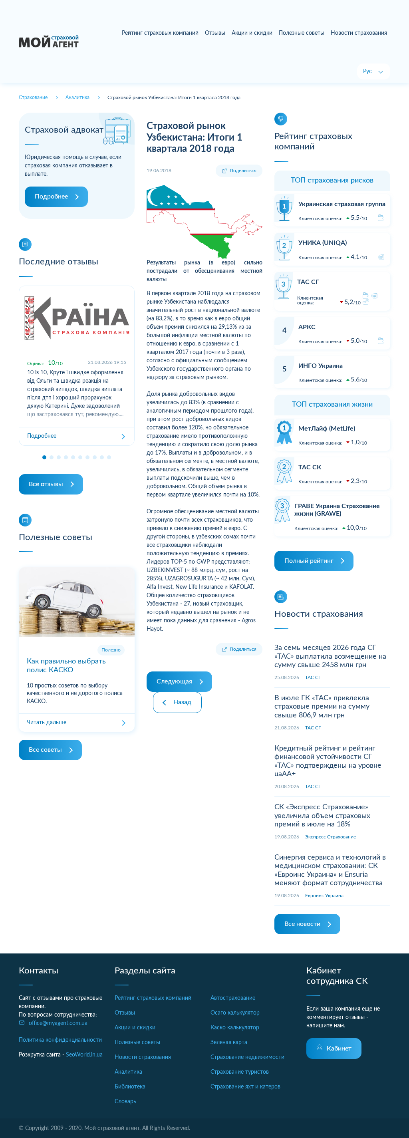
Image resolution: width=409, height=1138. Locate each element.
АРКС (307, 327)
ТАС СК (309, 467)
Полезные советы (301, 33)
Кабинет (339, 1048)
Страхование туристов (239, 1072)
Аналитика (128, 1072)
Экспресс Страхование (330, 836)
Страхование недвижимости (247, 1057)
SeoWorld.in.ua (84, 1055)
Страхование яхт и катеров (245, 1087)
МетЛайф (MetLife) (326, 428)
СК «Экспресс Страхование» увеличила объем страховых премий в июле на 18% (322, 816)
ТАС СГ (308, 282)
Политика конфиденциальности (60, 1040)
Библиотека (130, 1087)
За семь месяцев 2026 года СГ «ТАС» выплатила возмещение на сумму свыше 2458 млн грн (330, 656)
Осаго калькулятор (235, 1013)
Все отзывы (46, 484)
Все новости (302, 924)
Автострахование (232, 998)
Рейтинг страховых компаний (160, 33)
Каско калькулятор (234, 1028)
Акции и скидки (252, 33)
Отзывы (215, 33)
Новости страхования (359, 33)
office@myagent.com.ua (58, 1023)
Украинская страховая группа (341, 204)
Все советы (45, 750)
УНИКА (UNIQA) (322, 243)
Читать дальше (46, 722)
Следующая (174, 681)
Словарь (125, 1101)
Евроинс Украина (324, 895)
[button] (44, 457)
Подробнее (51, 196)
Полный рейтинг (309, 561)
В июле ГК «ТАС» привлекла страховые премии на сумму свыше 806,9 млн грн (321, 707)
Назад (182, 702)
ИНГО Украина (320, 366)
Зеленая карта (228, 1042)
